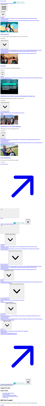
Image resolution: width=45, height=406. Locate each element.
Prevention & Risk (3, 18)
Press (12, 333)
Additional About (3, 332)
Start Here (2, 245)
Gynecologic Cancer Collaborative (6, 114)
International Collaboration (23, 331)
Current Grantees (17, 77)
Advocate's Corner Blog (11, 112)
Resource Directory (21, 53)
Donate (1, 218)
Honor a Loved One (10, 139)
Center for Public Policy (5, 102)
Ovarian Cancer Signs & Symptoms (9, 395)
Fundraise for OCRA (18, 139)
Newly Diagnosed (10, 18)
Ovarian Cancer (14, 20)
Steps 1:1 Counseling (11, 51)
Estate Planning (32, 139)
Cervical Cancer (20, 20)
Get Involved (3, 132)
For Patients (3, 11)
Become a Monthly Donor (5, 157)
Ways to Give (3, 314)
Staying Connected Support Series (22, 50)
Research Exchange (10, 77)
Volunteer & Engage (6, 140)
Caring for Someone (33, 18)
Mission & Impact (3, 331)
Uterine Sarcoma (33, 20)
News (1, 333)
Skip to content (3, 0)
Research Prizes (23, 77)
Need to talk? (3, 65)
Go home (2, 404)
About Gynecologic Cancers (5, 20)
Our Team (9, 331)
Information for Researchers (31, 77)
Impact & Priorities (3, 112)
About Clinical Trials (33, 51)
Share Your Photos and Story (9, 143)
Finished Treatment (26, 18)
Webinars (5, 51)
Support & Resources (4, 40)
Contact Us (15, 333)
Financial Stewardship (7, 333)
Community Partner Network (30, 53)
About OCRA (3, 330)
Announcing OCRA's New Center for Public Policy (10, 126)
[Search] (13, 385)
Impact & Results (3, 77)
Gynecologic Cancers (4, 247)
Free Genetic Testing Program (8, 393)
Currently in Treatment (18, 18)
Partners (1, 301)
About (1, 328)
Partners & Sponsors (14, 331)
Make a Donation (3, 139)
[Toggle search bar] (9, 213)
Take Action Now (11, 142)
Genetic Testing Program (24, 51)
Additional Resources (4, 268)
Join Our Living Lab (4, 34)
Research (2, 72)
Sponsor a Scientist (25, 139)
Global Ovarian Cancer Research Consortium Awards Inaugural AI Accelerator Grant (17, 96)
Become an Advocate (20, 112)
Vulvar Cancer (5, 21)
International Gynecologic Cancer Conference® (9, 53)
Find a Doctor (17, 51)
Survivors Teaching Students (35, 142)
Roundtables (30, 50)
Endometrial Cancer (26, 20)
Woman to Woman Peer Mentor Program (8, 50)
